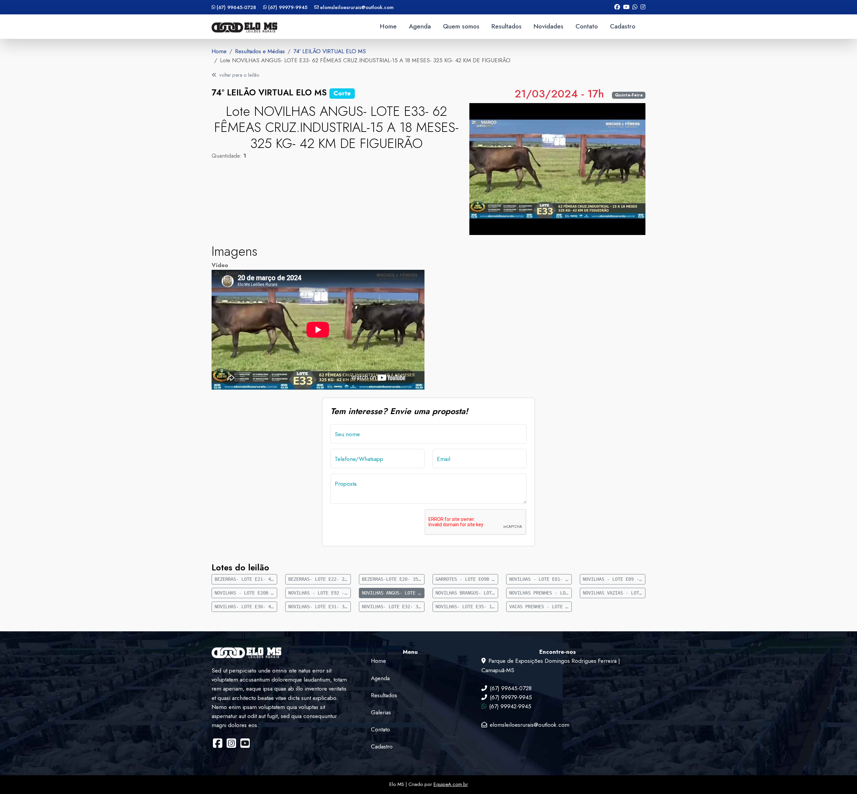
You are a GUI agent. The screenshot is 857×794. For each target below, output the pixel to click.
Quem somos (461, 26)
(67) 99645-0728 (236, 7)
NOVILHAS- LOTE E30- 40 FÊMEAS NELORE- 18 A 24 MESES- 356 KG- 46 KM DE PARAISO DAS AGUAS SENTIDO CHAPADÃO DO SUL (246, 606)
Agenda (420, 26)
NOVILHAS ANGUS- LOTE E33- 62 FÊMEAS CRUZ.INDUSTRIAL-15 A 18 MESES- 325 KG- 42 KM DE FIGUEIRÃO (393, 593)
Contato (586, 26)
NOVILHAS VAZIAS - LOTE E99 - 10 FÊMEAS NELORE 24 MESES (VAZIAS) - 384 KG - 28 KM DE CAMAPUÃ (614, 593)
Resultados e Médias (260, 51)
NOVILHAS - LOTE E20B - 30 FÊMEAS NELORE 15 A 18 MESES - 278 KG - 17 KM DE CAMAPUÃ (246, 593)
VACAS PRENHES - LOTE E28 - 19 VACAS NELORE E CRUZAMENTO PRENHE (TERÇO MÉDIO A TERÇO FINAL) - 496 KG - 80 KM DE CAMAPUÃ (540, 606)
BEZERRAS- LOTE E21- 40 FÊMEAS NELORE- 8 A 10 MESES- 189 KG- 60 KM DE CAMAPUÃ (246, 579)
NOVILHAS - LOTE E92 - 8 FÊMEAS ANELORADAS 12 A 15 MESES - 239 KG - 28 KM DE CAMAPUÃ (319, 593)
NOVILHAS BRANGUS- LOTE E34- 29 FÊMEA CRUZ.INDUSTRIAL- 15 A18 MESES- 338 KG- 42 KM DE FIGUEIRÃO (467, 593)
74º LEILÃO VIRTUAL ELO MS (329, 51)
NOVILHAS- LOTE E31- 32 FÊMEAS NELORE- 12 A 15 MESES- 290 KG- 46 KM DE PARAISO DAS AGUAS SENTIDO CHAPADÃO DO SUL (319, 606)
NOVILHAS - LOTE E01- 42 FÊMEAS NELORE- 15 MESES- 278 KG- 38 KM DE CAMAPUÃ (540, 579)
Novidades (548, 26)
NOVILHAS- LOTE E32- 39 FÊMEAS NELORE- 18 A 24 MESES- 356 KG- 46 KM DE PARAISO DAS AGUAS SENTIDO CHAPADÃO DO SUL (393, 606)
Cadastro (622, 26)
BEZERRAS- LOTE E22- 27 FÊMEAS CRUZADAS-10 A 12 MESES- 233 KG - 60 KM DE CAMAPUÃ (319, 579)
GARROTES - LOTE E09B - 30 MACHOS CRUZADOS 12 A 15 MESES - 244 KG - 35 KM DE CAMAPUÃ (467, 579)
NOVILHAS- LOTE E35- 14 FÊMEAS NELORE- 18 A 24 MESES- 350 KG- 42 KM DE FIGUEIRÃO (467, 606)
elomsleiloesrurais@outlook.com (357, 7)
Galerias (381, 712)
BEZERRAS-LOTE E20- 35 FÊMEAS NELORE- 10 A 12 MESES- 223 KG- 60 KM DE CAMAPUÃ (393, 579)
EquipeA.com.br (451, 784)
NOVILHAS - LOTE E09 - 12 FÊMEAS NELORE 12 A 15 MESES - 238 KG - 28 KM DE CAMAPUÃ (614, 579)
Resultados (506, 26)
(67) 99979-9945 (287, 7)
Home (388, 26)
